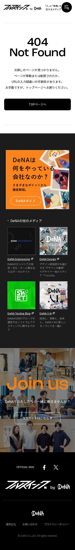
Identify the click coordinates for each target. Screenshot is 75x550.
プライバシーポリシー (56, 524)
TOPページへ (37, 104)
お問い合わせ (30, 524)
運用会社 (11, 524)
